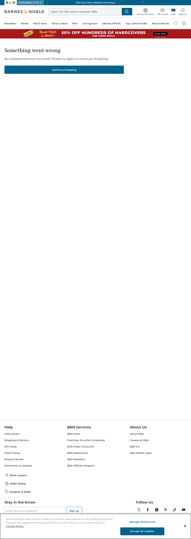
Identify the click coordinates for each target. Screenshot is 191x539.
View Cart (180, 516)
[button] (95, 269)
